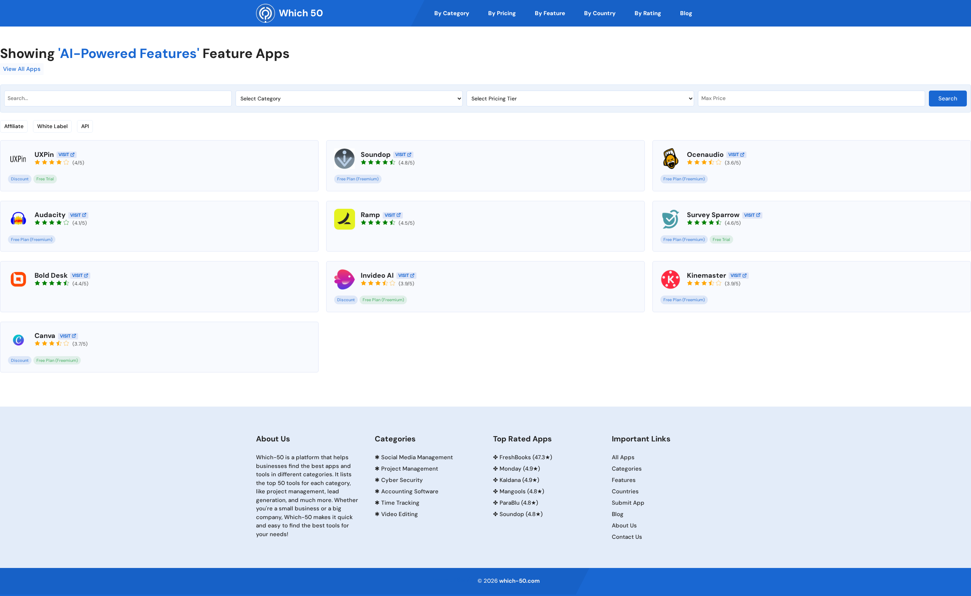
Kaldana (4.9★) (519, 480)
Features (624, 480)
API (85, 126)
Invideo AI (377, 275)
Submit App (628, 503)
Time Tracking (400, 503)
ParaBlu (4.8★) (519, 503)
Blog (618, 514)
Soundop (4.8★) (521, 514)
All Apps (623, 457)
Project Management (409, 468)
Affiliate (14, 126)
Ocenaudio (705, 154)
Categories (627, 468)
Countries (625, 491)
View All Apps (22, 69)
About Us (624, 525)
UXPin (44, 154)
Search (947, 98)
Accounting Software (409, 491)
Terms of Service (455, 579)
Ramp (370, 214)
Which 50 (301, 13)
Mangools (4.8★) (522, 491)
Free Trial (45, 178)
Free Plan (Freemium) (358, 178)
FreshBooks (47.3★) (526, 457)
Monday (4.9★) (520, 468)
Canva (45, 335)
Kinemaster (706, 275)
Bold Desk (51, 275)
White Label (52, 126)
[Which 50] (265, 13)
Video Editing (399, 514)
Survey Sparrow (713, 214)
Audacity (50, 214)
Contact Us (627, 537)
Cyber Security (402, 480)
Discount (19, 178)
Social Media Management (417, 457)
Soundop (376, 154)
